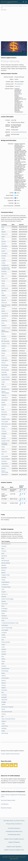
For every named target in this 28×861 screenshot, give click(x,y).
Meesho (3, 325)
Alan (2, 229)
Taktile (3, 295)
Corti (2, 355)
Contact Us (18, 824)
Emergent (4, 246)
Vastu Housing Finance (5, 305)
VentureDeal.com (13, 780)
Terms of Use (20, 820)
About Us (12, 820)
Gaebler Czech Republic (14, 846)
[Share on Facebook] (3, 765)
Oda (2, 384)
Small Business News (14, 834)
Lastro (3, 251)
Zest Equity (4, 288)
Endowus (4, 248)
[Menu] (26, 2)
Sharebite (4, 400)
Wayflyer (4, 433)
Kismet (3, 336)
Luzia (3, 286)
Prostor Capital (5, 754)
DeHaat (3, 386)
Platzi (3, 447)
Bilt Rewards (5, 341)
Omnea (3, 255)
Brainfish (4, 274)
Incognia (4, 338)
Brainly (3, 468)
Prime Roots (5, 370)
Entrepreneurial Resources (13, 831)
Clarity (3, 258)
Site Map (6, 820)
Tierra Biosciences (4, 331)
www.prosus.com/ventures (19, 132)
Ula (2, 454)
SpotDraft (4, 297)
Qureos (3, 241)
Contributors (4, 804)
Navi (2, 227)
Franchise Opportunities (8, 800)
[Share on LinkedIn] (11, 765)
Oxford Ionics (5, 379)
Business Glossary (6, 808)
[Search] (23, 2)
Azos (2, 449)
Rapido (3, 231)
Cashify (3, 404)
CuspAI (3, 260)
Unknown (17, 86)
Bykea (3, 402)
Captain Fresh (5, 343)
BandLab (4, 367)
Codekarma (4, 265)
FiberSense (4, 313)
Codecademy (5, 466)
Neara (3, 311)
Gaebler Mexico (18, 839)
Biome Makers (5, 459)
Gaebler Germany (9, 850)
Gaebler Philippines (14, 842)
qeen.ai (3, 300)
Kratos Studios (5, 377)
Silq (2, 293)
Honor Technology (4, 471)
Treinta (3, 416)
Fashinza (4, 412)
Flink (2, 239)
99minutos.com (6, 424)
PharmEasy (4, 365)
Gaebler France (8, 839)
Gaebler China (19, 850)
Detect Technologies (5, 392)
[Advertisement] (14, 26)
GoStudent (4, 360)
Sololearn (4, 461)
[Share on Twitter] (7, 765)
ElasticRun (4, 426)
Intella (3, 263)
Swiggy (3, 436)
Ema (2, 323)
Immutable (4, 421)
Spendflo (4, 372)
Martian (3, 318)
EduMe (3, 438)
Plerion (3, 362)
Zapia (3, 236)
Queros (3, 243)
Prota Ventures (15, 754)
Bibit (2, 409)
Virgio (3, 348)
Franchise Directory (13, 828)
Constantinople (5, 328)
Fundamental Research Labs (5, 268)
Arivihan (3, 271)
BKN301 (3, 290)
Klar (2, 276)
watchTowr (4, 316)
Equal (3, 308)
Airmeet (3, 431)
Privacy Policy (10, 824)
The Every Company (4, 444)
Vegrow (3, 395)
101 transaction (19, 84)
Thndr (3, 281)
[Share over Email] (16, 765)
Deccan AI (4, 234)
